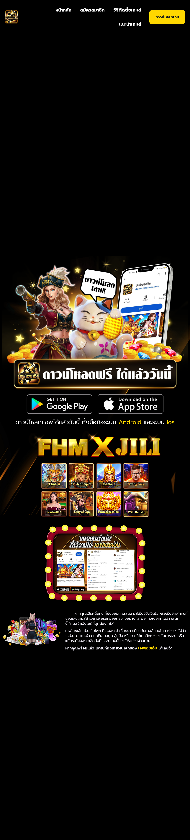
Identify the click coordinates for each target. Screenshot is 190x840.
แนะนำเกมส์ (130, 24)
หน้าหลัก (63, 10)
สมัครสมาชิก (92, 10)
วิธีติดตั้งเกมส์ (127, 10)
